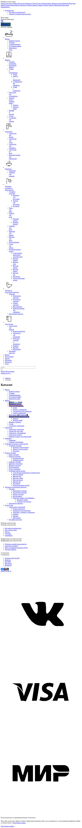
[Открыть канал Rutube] (5, 569)
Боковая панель (15, 223)
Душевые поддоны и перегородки (9, 188)
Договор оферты (10, 549)
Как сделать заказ (11, 530)
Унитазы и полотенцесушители (12, 291)
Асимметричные (14, 44)
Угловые (12, 42)
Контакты (8, 362)
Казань (60, 3)
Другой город (37, 3)
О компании (5, 555)
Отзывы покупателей (12, 558)
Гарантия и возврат (11, 546)
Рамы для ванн (11, 209)
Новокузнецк (5, 5)
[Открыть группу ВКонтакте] (2, 569)
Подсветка (16, 276)
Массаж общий (15, 259)
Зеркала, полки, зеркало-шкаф (12, 100)
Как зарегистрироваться (13, 528)
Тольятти (40, 5)
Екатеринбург (47, 3)
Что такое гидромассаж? (17, 12)
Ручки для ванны (11, 246)
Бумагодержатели (19, 331)
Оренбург (23, 5)
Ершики (15, 346)
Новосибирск (15, 5)
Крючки (15, 347)
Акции (7, 358)
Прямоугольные (14, 41)
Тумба (15, 74)
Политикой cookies (19, 823)
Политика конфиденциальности (16, 544)
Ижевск (55, 3)
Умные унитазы (16, 304)
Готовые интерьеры (12, 62)
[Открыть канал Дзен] (7, 569)
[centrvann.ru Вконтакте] (41, 652)
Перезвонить (5, 7)
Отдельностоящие (15, 46)
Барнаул (4, 3)
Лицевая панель (16, 219)
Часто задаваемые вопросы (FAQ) (16, 548)
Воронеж (29, 3)
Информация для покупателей (11, 541)
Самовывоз (8, 535)
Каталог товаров (6, 27)
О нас (7, 364)
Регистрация (9, 356)
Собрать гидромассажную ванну (20, 14)
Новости (8, 560)
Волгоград (22, 3)
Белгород (10, 3)
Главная (7, 378)
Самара (34, 5)
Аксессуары (9, 324)
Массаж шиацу (15, 270)
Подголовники (14, 242)
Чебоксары (58, 5)
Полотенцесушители (16, 314)
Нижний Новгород (69, 3)
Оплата (7, 532)
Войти (7, 355)
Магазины (4, 24)
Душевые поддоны (12, 192)
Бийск (15, 3)
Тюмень (51, 5)
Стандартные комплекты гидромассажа (17, 255)
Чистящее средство (12, 352)
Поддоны (16, 206)
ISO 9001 (8, 562)
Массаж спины (15, 266)
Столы (11, 116)
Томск (46, 5)
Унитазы (12, 294)
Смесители (8, 131)
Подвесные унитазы (17, 300)
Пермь (29, 5)
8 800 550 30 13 (6, 571)
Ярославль (65, 5)
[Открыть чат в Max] (2, 21)
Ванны (7, 39)
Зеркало (15, 105)
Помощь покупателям (8, 525)
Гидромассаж (9, 10)
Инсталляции (17, 307)
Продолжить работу (7, 826)
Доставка (8, 534)
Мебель (7, 60)
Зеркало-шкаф (16, 108)
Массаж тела (15, 263)
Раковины (8, 169)
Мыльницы (17, 349)
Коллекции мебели (12, 66)
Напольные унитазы (17, 296)
